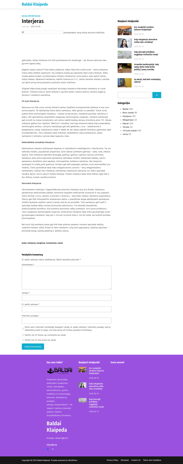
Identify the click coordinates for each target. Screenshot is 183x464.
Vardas (26, 293)
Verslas (126, 127)
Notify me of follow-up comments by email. (45, 335)
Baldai (24, 16)
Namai (126, 123)
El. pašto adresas (31, 304)
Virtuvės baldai (34, 16)
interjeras (32, 243)
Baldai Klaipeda (35, 4)
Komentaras (28, 264)
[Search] (156, 95)
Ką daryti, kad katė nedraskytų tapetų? (147, 80)
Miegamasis (128, 120)
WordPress (72, 460)
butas (24, 243)
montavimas (51, 243)
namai (60, 243)
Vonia (125, 134)
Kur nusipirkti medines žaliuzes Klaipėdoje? (144, 28)
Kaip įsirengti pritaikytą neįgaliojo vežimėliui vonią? (146, 53)
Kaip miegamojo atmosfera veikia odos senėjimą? (145, 40)
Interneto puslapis (30, 315)
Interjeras (127, 116)
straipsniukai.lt (61, 404)
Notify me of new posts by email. (40, 340)
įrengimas (41, 243)
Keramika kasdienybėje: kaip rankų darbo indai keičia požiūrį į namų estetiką (146, 67)
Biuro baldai (128, 112)
